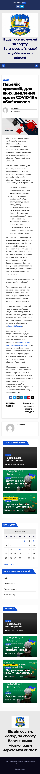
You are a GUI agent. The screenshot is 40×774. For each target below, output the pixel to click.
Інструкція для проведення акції (16, 482)
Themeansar (20, 764)
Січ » (12, 564)
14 (20, 549)
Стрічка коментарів (12, 589)
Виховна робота (20, 769)
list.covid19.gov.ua (15, 326)
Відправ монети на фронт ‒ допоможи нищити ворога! (18, 507)
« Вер (6, 564)
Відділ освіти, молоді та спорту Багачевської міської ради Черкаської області (20, 48)
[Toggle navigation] (18, 66)
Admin (16, 108)
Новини (5, 79)
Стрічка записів (10, 584)
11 (6, 549)
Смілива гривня (15, 696)
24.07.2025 (11, 630)
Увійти (6, 578)
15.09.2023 (11, 676)
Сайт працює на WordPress (14, 761)
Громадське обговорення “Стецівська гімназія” (19, 460)
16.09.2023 (11, 653)
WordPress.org (9, 595)
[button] (32, 66)
